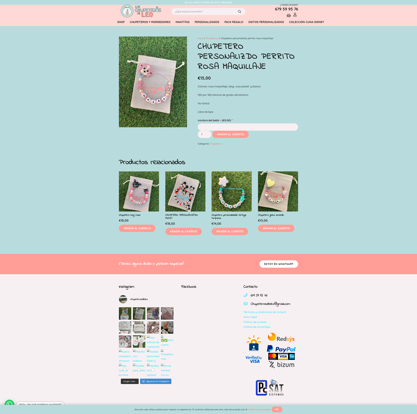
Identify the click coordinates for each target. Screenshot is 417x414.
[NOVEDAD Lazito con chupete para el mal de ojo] (167, 341)
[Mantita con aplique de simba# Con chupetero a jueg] (153, 369)
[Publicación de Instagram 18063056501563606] (153, 327)
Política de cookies (255, 322)
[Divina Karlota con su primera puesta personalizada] (167, 369)
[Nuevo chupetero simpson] (125, 355)
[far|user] (295, 14)
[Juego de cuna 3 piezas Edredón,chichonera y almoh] (125, 341)
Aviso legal (250, 317)
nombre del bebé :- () (215, 120)
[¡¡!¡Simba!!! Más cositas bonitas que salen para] (167, 327)
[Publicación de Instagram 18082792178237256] (125, 327)
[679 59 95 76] (247, 295)
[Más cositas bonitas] (125, 369)
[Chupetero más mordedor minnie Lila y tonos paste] (167, 355)
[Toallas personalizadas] (139, 369)
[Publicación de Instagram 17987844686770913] (139, 313)
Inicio (200, 38)
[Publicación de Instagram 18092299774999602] (167, 313)
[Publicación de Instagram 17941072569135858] (153, 313)
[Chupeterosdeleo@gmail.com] (247, 304)
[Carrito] (289, 15)
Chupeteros (212, 38)
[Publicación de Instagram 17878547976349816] (139, 327)
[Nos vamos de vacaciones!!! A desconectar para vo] (153, 341)
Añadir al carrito (230, 134)
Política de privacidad (257, 326)
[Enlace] (141, 11)
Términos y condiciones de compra (265, 312)
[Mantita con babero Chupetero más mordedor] (139, 355)
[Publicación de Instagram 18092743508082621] (125, 313)
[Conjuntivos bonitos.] (139, 341)
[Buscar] (239, 11)
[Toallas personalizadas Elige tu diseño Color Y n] (153, 355)
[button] (137, 228)
